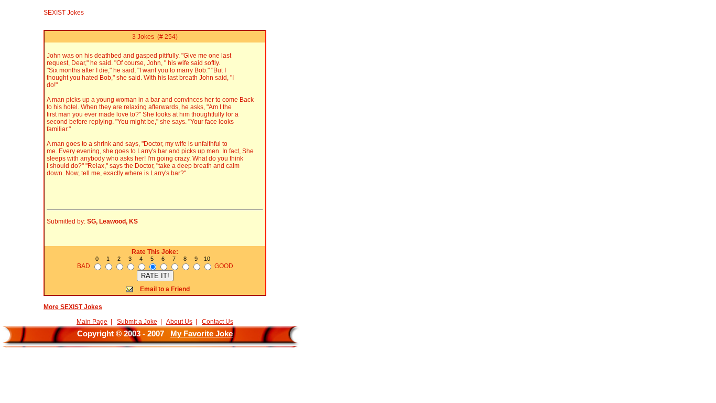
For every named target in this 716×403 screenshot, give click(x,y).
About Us (179, 321)
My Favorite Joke (201, 334)
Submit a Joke (137, 321)
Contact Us (217, 321)
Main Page (92, 321)
